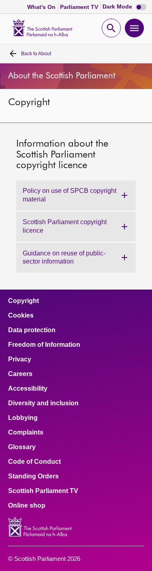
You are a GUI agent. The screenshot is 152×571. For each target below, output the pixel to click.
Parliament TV (80, 7)
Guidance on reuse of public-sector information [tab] (64, 257)
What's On (42, 7)
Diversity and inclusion (43, 403)
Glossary (22, 447)
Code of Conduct (34, 462)
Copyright (23, 301)
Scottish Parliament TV (43, 491)
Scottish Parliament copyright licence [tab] (65, 226)
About (36, 53)
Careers (20, 374)
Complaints (25, 432)
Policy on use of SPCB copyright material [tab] (69, 195)
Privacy (19, 359)
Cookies (21, 315)
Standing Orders (33, 476)
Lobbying (23, 418)
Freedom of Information (44, 345)
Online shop (26, 505)
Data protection (32, 330)
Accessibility (27, 388)
